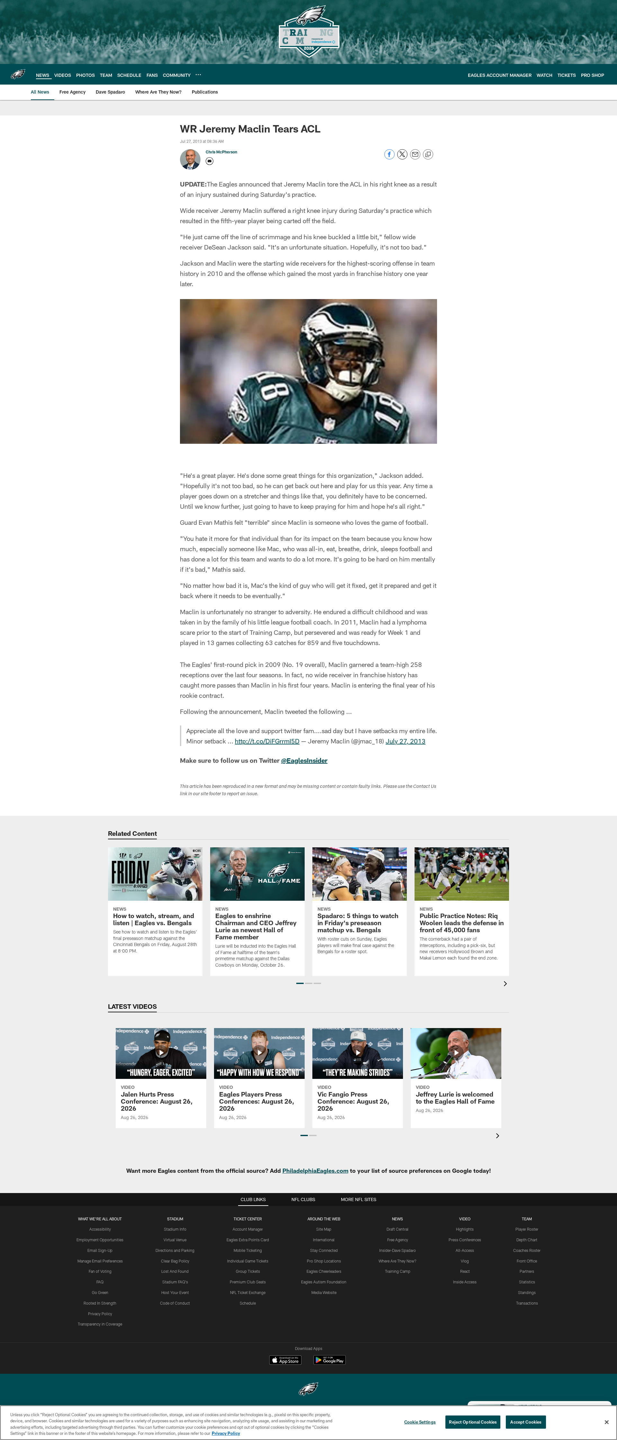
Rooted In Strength (100, 1303)
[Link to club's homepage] (18, 74)
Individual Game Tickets (247, 1261)
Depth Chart (526, 1239)
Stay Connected (324, 1250)
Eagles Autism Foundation (323, 1282)
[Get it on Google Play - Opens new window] (329, 1363)
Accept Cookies (525, 1422)
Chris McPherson (221, 152)
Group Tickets (248, 1271)
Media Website (323, 1292)
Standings (527, 1292)
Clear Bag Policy (175, 1261)
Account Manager (248, 1229)
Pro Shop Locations (324, 1261)
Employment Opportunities (99, 1239)
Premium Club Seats (248, 1282)
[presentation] (506, 984)
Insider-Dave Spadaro (397, 1250)
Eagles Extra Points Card (248, 1239)
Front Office (527, 1261)
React (465, 1271)
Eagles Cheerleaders (324, 1271)
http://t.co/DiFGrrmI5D (267, 741)
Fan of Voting (100, 1271)
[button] (300, 983)
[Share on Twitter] (402, 157)
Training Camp (397, 1271)
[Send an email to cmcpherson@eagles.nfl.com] (209, 161)
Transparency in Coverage (100, 1324)
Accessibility (100, 1229)
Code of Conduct (175, 1303)
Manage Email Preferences (100, 1261)
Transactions (527, 1303)
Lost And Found (175, 1271)
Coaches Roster (527, 1250)
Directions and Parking (175, 1250)
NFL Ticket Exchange (247, 1292)
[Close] (607, 1422)
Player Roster (526, 1229)
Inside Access (465, 1282)
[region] (308, 1422)
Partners (527, 1271)
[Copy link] (428, 154)
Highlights (465, 1229)
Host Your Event (175, 1292)
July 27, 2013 (405, 741)
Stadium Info (175, 1229)
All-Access (465, 1250)
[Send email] (415, 157)
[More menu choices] (198, 74)
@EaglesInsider (304, 760)
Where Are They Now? (397, 1261)
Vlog (465, 1261)
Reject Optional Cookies (473, 1422)
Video (464, 1219)
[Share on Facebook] (389, 157)
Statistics (527, 1282)
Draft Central (397, 1229)
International (324, 1239)
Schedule (248, 1303)
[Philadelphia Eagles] (308, 1390)
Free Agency (397, 1239)
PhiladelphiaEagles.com (315, 1170)
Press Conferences (465, 1239)
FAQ (99, 1282)
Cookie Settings (420, 1422)
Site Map (323, 1229)
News (397, 1219)
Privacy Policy (100, 1313)
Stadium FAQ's (175, 1282)
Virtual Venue (175, 1239)
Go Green (100, 1292)
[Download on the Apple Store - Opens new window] (285, 1360)
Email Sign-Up (99, 1250)
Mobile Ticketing (248, 1250)
